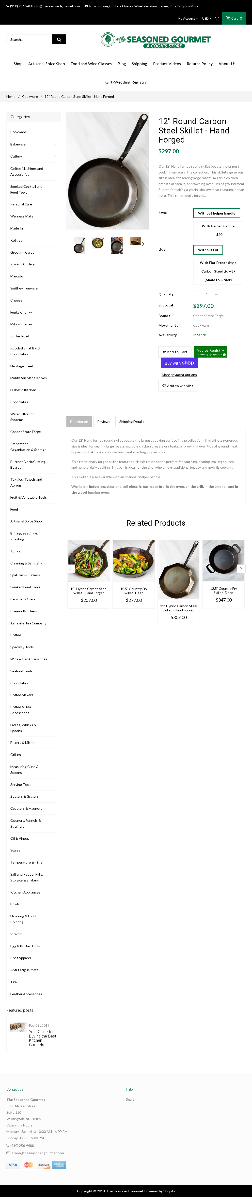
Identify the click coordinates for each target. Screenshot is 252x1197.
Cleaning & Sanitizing (26, 563)
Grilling (15, 754)
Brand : (164, 316)
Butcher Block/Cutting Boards (27, 465)
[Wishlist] (217, 18)
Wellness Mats (21, 216)
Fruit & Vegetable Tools (28, 497)
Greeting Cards (22, 252)
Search (131, 1099)
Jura (13, 982)
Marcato (16, 276)
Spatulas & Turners (25, 575)
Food (14, 509)
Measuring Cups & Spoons (24, 769)
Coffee (15, 635)
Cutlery (16, 156)
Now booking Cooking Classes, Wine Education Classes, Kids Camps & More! (144, 6)
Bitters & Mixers (22, 742)
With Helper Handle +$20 (218, 230)
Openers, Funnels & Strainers (25, 823)
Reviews (103, 421)
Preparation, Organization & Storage (28, 447)
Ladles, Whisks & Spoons (23, 728)
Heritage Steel (21, 366)
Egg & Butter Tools (25, 946)
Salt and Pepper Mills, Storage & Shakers (26, 877)
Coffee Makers (21, 695)
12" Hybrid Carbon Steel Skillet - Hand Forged (178, 608)
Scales (15, 850)
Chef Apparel (20, 958)
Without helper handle (216, 213)
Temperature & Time (26, 862)
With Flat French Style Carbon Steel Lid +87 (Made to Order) (218, 271)
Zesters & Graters (24, 796)
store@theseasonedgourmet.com (38, 1153)
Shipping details (131, 421)
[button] (210, 352)
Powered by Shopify (159, 1191)
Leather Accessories (26, 994)
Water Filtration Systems (22, 417)
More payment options (179, 375)
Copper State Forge (25, 432)
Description (79, 421)
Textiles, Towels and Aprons (26, 482)
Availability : (168, 335)
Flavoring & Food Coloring (23, 919)
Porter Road (19, 336)
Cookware (30, 96)
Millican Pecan (21, 324)
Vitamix (16, 934)
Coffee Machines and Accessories (26, 171)
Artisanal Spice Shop (26, 521)
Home (11, 96)
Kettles (16, 240)
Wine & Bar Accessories (28, 659)
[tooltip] (223, 354)
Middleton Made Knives (28, 378)
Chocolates (19, 402)
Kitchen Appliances (25, 892)
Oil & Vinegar (20, 838)
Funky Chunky (21, 312)
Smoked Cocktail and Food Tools (26, 189)
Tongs (15, 551)
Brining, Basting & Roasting (24, 536)
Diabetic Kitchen (23, 390)
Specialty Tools (22, 647)
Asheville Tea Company (28, 623)
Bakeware (18, 144)
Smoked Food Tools (25, 587)
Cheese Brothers (23, 611)
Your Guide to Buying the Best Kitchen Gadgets (42, 1038)
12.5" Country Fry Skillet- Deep (223, 590)
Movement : (168, 325)
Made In (16, 228)
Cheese (16, 300)
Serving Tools (20, 784)
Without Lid (208, 250)
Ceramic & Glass (22, 599)
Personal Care (21, 204)
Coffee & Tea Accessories (20, 710)
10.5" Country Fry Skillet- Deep (133, 591)
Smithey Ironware (24, 288)
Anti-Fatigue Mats (24, 970)
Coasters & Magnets (26, 808)
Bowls (15, 904)
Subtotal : (166, 305)
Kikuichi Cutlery (22, 264)
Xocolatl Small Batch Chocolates (25, 351)
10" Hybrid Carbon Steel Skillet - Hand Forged (88, 591)
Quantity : (166, 294)
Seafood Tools (21, 671)
